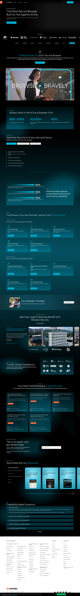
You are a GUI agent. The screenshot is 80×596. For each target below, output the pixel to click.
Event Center (66, 551)
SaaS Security (8, 572)
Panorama (18, 558)
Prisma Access (19, 571)
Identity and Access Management (45, 548)
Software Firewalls (20, 550)
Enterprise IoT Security (9, 566)
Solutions (20, 2)
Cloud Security (31, 546)
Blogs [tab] (9, 479)
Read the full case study (10, 343)
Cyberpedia (65, 549)
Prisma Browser (19, 573)
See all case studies (40, 323)
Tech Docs (65, 563)
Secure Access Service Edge (22, 561)
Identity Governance (43, 552)
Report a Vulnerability (67, 559)
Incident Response (42, 571)
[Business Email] (51, 447)
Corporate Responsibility (56, 549)
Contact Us (53, 547)
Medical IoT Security (9, 568)
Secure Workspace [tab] (11, 143)
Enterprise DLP (19, 569)
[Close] (79, 594)
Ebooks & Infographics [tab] (13, 467)
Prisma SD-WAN (19, 575)
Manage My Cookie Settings (61, 594)
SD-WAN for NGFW (20, 554)
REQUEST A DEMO (68, 302)
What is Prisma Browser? (13, 507)
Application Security (32, 550)
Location (53, 555)
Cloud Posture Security (32, 552)
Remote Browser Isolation (21, 577)
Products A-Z (66, 555)
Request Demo (70, 2)
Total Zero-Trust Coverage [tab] (23, 143)
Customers (53, 551)
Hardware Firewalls (20, 548)
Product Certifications (67, 557)
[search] (64, 2)
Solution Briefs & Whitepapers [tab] (15, 476)
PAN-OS (18, 556)
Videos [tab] (9, 482)
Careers (53, 545)
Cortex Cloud (31, 548)
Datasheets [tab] (11, 473)
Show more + (40, 531)
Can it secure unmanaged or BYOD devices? (17, 528)
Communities (65, 545)
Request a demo (11, 22)
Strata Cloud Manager (20, 552)
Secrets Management (43, 558)
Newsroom (53, 557)
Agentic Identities (42, 556)
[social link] (55, 592)
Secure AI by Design (9, 546)
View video (40, 84)
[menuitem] (9, 2)
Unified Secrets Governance (44, 560)
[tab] (16, 153)
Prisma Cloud (31, 556)
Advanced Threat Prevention (10, 556)
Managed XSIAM (31, 571)
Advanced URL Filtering (9, 558)
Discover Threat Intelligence (44, 575)
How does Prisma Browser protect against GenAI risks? (19, 524)
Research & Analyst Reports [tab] (14, 470)
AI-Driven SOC (31, 559)
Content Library (66, 547)
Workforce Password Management (45, 554)
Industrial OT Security (9, 570)
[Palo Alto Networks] (9, 2)
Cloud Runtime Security (32, 554)
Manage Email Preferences (67, 553)
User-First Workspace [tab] (35, 143)
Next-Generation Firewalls (21, 546)
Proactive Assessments (43, 569)
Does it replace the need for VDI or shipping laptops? (19, 520)
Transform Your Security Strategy (45, 573)
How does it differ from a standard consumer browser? (19, 516)
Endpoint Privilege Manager (44, 550)
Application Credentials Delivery (44, 562)
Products (15, 2)
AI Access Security (9, 550)
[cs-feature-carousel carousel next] (78, 336)
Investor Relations (55, 553)
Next (73, 493)
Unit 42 (65, 565)
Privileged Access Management (44, 546)
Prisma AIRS (8, 548)
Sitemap (65, 561)
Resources (25, 2)
